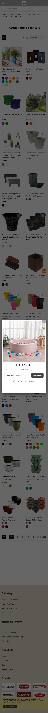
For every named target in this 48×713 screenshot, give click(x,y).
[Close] (44, 321)
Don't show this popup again (25, 381)
